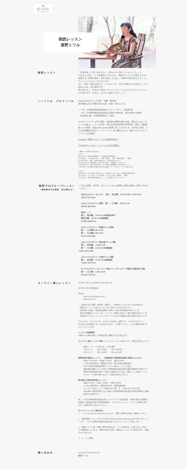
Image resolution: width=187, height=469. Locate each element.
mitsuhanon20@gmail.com (94, 296)
